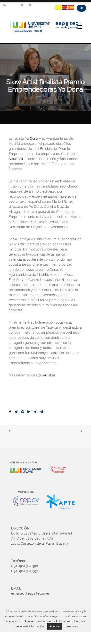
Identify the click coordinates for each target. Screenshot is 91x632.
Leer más (72, 626)
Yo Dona (31, 138)
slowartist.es (46, 375)
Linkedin (30, 4)
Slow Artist (17, 159)
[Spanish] (71, 7)
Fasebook (13, 4)
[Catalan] (58, 7)
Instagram (22, 4)
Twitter (4, 4)
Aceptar (54, 626)
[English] (65, 7)
